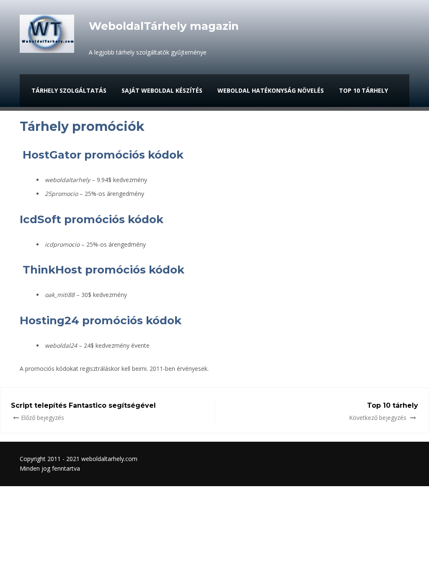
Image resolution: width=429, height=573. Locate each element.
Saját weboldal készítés (161, 90)
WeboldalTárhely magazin (164, 26)
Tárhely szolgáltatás (68, 90)
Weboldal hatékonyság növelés (270, 90)
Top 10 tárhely (363, 90)
